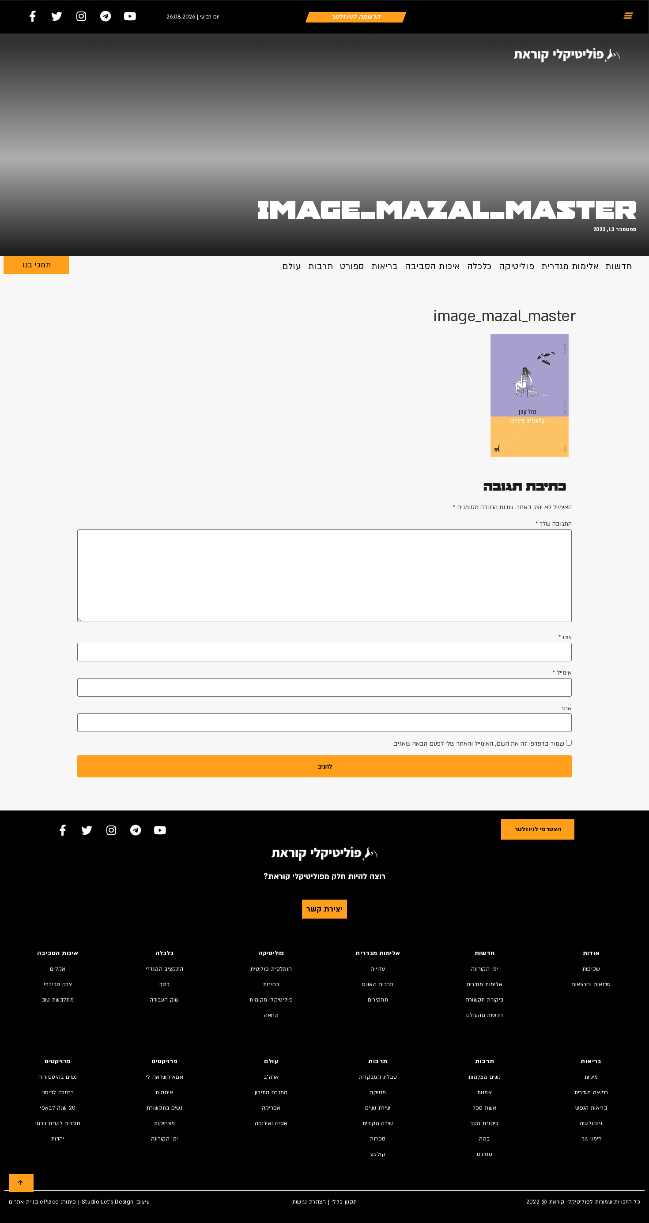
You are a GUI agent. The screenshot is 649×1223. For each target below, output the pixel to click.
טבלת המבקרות (378, 1076)
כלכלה (479, 266)
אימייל (562, 672)
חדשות (618, 266)
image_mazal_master (447, 210)
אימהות (164, 1092)
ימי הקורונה (484, 968)
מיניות (591, 1076)
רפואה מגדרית (591, 1092)
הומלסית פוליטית (271, 968)
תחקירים (378, 999)
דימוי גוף (591, 1138)
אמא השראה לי (164, 1076)
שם (565, 637)
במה (484, 1138)
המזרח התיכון (271, 1092)
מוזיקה (378, 1092)
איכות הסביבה (432, 266)
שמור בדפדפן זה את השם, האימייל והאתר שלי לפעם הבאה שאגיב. (478, 743)
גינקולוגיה (591, 1123)
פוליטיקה (516, 266)
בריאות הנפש (591, 1107)
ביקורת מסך (484, 1123)
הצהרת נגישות (309, 1201)
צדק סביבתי (58, 984)
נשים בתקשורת (164, 1107)
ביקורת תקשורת (485, 999)
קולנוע (377, 1154)
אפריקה (271, 1107)
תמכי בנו (37, 265)
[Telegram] (105, 16)
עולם (291, 266)
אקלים (58, 968)
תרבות (320, 266)
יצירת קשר (324, 909)
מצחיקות (164, 1123)
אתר (566, 708)
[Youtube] (130, 16)
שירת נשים (377, 1107)
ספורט (352, 266)
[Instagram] (81, 16)
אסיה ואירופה (271, 1123)
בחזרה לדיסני (58, 1092)
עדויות (378, 968)
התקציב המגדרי (165, 968)
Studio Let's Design (108, 1201)
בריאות (384, 266)
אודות (591, 953)
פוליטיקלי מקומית (271, 999)
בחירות (271, 984)
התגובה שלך (554, 524)
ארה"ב (271, 1076)
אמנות (484, 1092)
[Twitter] (57, 16)
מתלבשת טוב (58, 999)
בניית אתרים (23, 1201)
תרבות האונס (377, 984)
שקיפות (591, 968)
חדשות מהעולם (484, 1015)
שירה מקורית (377, 1123)
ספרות (377, 1138)
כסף (164, 984)
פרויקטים (164, 1061)
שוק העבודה (164, 999)
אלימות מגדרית (569, 266)
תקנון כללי (344, 1201)
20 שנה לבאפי (57, 1107)
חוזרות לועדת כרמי (57, 1123)
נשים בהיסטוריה (57, 1076)
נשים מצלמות (484, 1076)
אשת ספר (484, 1107)
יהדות (57, 1138)
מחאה (271, 1015)
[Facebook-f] (33, 16)
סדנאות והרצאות (591, 984)
